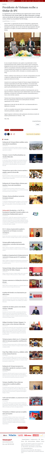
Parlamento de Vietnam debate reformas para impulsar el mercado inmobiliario (14, 184)
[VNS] (6, 435)
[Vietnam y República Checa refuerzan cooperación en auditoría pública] (36, 385)
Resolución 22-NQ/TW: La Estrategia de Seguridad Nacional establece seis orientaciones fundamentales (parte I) (15, 212)
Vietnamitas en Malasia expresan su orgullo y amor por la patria (14, 412)
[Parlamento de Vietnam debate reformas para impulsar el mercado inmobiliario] (36, 186)
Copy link (14, 134)
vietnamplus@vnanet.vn (28, 448)
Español (33, 0)
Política (4, 4)
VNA (26, 441)
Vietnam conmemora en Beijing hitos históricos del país (15, 281)
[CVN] (15, 435)
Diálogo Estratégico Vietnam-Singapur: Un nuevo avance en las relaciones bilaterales (14, 323)
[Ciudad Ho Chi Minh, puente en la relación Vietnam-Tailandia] (36, 310)
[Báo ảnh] (30, 435)
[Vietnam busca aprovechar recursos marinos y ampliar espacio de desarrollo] (36, 174)
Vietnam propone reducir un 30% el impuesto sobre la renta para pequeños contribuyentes (14, 340)
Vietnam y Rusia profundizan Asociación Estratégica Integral (13, 197)
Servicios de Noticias (31, 441)
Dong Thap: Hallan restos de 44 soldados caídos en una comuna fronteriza (15, 353)
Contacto (42, 441)
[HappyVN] (37, 435)
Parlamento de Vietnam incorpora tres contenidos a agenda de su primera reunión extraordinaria (14, 368)
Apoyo (42, 439)
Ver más (6, 139)
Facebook (5, 134)
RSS (39, 439)
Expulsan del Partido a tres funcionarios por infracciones (14, 293)
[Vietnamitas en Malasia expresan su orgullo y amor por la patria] (36, 415)
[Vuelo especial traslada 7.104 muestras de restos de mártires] (36, 401)
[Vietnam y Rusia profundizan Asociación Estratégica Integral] (36, 199)
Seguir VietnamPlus (30, 134)
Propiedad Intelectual (25, 439)
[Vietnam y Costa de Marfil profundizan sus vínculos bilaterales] (36, 158)
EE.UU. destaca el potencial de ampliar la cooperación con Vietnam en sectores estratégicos (13, 230)
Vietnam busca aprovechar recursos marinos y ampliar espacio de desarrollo (15, 171)
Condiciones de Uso (34, 439)
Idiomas (22, 441)
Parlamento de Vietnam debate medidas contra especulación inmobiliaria (15, 143)
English (26, 0)
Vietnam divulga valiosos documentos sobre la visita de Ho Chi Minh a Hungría (14, 269)
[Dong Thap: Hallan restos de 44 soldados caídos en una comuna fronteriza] (36, 355)
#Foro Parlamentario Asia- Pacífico (17, 129)
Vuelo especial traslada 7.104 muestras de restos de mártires (15, 398)
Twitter (8, 134)
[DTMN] (22, 435)
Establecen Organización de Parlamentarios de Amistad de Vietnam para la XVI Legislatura (15, 256)
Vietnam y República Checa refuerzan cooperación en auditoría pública (12, 383)
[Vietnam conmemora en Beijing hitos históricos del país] (36, 283)
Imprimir (11, 134)
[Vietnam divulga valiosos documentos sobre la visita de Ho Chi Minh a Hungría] (36, 271)
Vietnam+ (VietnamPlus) (11, 1)
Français (29, 0)
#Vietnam (7, 129)
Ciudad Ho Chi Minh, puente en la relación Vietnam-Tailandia (14, 307)
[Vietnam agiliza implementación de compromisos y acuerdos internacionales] (36, 245)
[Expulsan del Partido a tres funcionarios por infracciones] (36, 296)
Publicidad (38, 441)
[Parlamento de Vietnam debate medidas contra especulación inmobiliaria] (36, 145)
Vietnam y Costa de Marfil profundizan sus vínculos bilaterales (13, 156)
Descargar (22, 427)
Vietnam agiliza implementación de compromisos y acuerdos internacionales (13, 243)
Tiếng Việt (22, 0)
